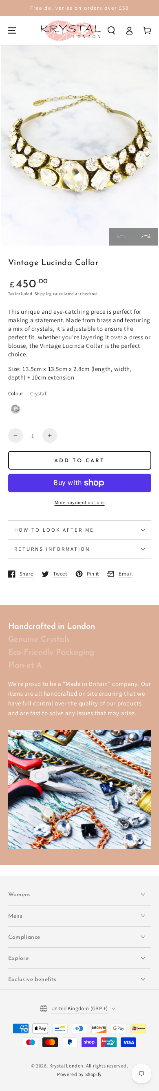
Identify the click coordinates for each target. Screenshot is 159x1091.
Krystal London (66, 1066)
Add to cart (79, 461)
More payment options (80, 502)
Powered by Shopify (79, 1074)
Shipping (43, 293)
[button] (111, 30)
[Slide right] (146, 237)
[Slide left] (121, 237)
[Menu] (12, 30)
